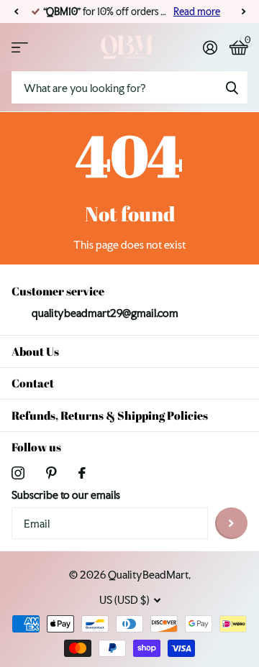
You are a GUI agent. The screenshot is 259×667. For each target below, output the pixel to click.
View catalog (20, 47)
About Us (35, 351)
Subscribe (231, 523)
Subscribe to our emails (66, 495)
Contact (33, 383)
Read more (196, 11)
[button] (16, 11)
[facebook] (82, 473)
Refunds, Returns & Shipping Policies (110, 415)
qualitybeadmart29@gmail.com (105, 313)
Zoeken (231, 87)
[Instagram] (18, 472)
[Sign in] (209, 47)
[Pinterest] (51, 472)
